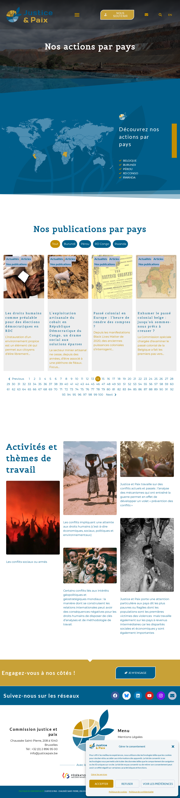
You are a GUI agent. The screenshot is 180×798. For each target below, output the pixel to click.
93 (63, 394)
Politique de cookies (118, 791)
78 (98, 389)
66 (34, 389)
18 (119, 378)
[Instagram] (161, 695)
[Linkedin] (138, 695)
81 (113, 389)
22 (140, 378)
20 (129, 378)
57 (156, 384)
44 (87, 384)
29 (8, 384)
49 (114, 384)
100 (100, 394)
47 (103, 384)
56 (150, 384)
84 (129, 389)
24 (150, 378)
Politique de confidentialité (141, 791)
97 (84, 394)
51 (124, 384)
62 (13, 389)
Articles (26, 258)
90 (161, 389)
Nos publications (16, 264)
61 (8, 389)
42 (77, 384)
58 (161, 384)
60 (172, 384)
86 (140, 389)
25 (156, 378)
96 (79, 394)
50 (119, 384)
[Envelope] (172, 695)
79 (103, 389)
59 (166, 384)
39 (61, 384)
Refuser (127, 783)
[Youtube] (149, 695)
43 (82, 384)
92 (171, 389)
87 (145, 389)
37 (50, 384)
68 (45, 389)
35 (39, 384)
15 (103, 378)
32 (24, 384)
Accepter (101, 783)
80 (108, 389)
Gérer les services (99, 774)
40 (66, 384)
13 (92, 378)
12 (87, 378)
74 (77, 389)
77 (92, 389)
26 (161, 378)
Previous (18, 378)
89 (156, 389)
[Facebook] (115, 695)
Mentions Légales (130, 737)
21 (134, 378)
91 (166, 389)
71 (61, 389)
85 (135, 389)
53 (134, 384)
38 (55, 384)
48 (108, 384)
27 (166, 378)
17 (113, 378)
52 (129, 384)
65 (29, 389)
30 (13, 384)
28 (171, 378)
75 (82, 389)
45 (92, 384)
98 (90, 394)
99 (95, 394)
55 (145, 384)
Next (109, 394)
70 (55, 389)
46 (98, 384)
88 (150, 389)
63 (19, 389)
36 (45, 384)
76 (87, 389)
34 (34, 384)
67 (40, 389)
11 (82, 378)
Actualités (12, 258)
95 (74, 394)
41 (71, 384)
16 (108, 378)
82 (119, 389)
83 (124, 389)
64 (24, 389)
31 (19, 384)
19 (124, 378)
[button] (173, 746)
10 (76, 378)
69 (50, 389)
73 (71, 389)
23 (145, 378)
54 (140, 384)
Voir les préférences (158, 783)
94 (69, 394)
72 (66, 389)
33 (29, 384)
